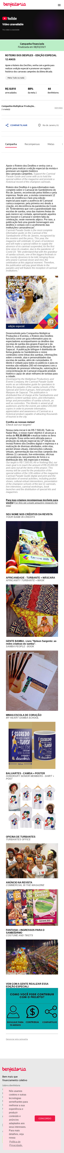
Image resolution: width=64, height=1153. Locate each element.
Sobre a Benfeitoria (11, 1085)
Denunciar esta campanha (17, 1039)
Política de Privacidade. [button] (16, 1143)
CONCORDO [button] (45, 1118)
